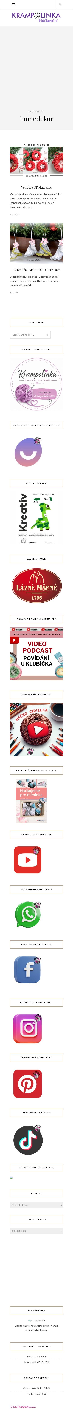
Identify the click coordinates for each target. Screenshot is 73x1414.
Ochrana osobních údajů (36, 1387)
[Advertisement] (36, 71)
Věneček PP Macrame (36, 187)
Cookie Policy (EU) (37, 1393)
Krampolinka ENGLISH (36, 1362)
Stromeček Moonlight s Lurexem (37, 270)
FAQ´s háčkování (36, 1356)
